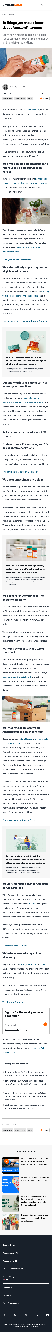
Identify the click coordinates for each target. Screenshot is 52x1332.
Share (45, 98)
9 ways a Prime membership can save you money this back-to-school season (34, 1218)
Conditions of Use (19, 1324)
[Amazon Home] (12, 5)
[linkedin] (36, 1315)
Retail (11, 14)
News (4, 14)
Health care (7, 98)
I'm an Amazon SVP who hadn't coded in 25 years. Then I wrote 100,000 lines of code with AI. (26, 1084)
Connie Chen (22, 87)
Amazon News (9, 1245)
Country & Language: (10, 1277)
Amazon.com (8, 1261)
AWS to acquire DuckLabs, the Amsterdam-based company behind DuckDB (25, 1107)
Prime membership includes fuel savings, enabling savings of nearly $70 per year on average (34, 1161)
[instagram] (15, 1315)
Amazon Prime (20, 98)
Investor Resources (11, 1269)
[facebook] (4, 1315)
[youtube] (47, 1315)
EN (7, 1279)
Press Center (9, 1253)
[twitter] (26, 1315)
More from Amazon (11, 1303)
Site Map (7, 1295)
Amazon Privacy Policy (12, 1030)
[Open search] (42, 4)
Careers (6, 1287)
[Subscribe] (45, 1024)
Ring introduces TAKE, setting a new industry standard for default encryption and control (26, 1074)
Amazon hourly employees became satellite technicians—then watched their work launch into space (26, 1096)
